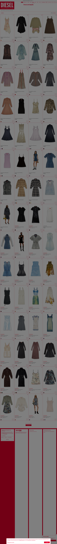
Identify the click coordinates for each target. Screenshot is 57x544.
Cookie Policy (33, 540)
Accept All (47, 542)
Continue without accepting (10, 542)
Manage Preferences (22, 540)
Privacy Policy (29, 540)
